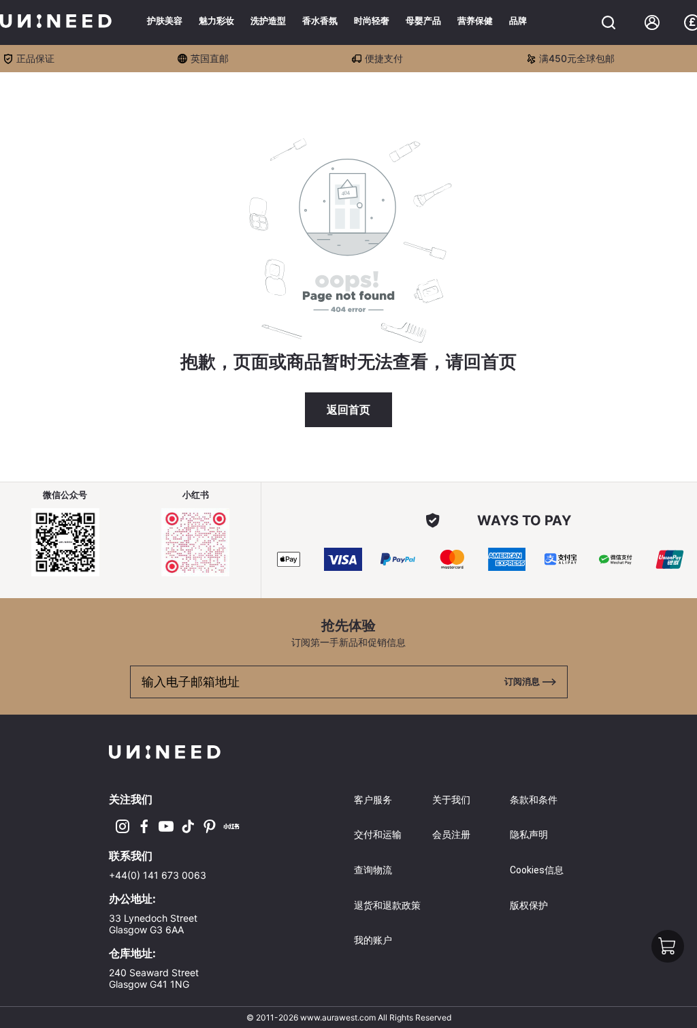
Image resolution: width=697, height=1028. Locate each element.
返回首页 (348, 409)
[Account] (652, 22)
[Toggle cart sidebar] (608, 22)
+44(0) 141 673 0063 (157, 875)
